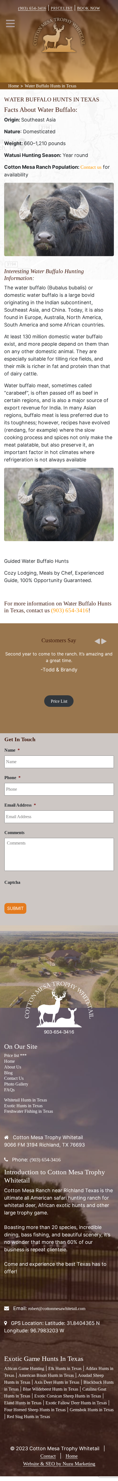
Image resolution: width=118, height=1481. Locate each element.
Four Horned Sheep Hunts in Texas (35, 1409)
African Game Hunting (24, 1368)
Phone (12, 777)
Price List (59, 701)
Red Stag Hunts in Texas (28, 1416)
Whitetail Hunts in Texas (25, 1100)
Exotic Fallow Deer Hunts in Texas (76, 1402)
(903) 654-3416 (32, 8)
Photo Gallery (16, 1084)
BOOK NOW (88, 8)
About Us (12, 1067)
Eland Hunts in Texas (22, 1402)
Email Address (20, 805)
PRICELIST (62, 8)
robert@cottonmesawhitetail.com (56, 1308)
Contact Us (14, 1078)
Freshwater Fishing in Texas (28, 1111)
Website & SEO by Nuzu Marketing (59, 1463)
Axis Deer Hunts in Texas (56, 1382)
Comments (14, 832)
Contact (48, 1456)
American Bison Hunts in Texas (46, 1375)
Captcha (12, 882)
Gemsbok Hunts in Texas (92, 1409)
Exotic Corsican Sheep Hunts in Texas (67, 1396)
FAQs (9, 1089)
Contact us (91, 167)
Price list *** (15, 1055)
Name (12, 750)
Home (13, 86)
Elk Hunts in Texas (65, 1368)
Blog (8, 1072)
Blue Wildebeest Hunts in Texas (50, 1389)
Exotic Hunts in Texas (23, 1105)
